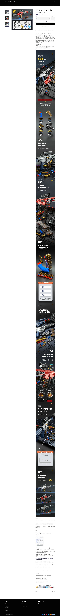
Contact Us (23, 604)
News (22, 603)
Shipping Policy (7, 606)
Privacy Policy (7, 607)
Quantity (52, 16)
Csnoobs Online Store (11, 1)
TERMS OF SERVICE (8, 610)
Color (36, 16)
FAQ (5, 603)
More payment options (45, 26)
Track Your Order (24, 606)
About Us (6, 604)
